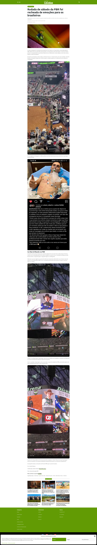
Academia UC (62, 512)
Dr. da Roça (62, 514)
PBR (54, 475)
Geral (18, 519)
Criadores (40, 514)
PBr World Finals (59, 475)
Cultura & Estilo (20, 521)
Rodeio (65, 475)
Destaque (36, 475)
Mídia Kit (61, 516)
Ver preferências (85, 539)
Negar (68, 539)
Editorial (39, 516)
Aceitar (54, 539)
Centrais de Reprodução (21, 526)
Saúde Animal (19, 529)
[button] (94, 536)
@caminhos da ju (42, 468)
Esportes (18, 516)
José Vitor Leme (42, 475)
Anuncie (39, 519)
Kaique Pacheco (49, 475)
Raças (18, 512)
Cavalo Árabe (19, 514)
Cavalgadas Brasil (20, 524)
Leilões (39, 512)
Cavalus (40, 473)
